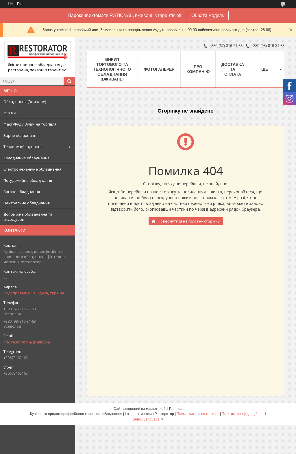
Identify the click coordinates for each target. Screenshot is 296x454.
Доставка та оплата (232, 69)
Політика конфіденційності (244, 414)
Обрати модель (207, 15)
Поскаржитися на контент (198, 414)
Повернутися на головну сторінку (189, 221)
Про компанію (198, 69)
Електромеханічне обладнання (32, 169)
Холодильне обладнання (26, 157)
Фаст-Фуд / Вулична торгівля (29, 124)
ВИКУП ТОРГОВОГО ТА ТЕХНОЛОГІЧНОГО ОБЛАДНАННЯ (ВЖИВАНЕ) (112, 69)
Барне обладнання (20, 135)
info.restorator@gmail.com (26, 342)
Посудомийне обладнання (27, 180)
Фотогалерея (159, 69)
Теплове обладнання (22, 146)
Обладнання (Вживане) (24, 101)
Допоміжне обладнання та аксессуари (27, 217)
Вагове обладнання (21, 191)
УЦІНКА (9, 112)
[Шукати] (69, 81)
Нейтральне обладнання (26, 202)
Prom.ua (175, 409)
